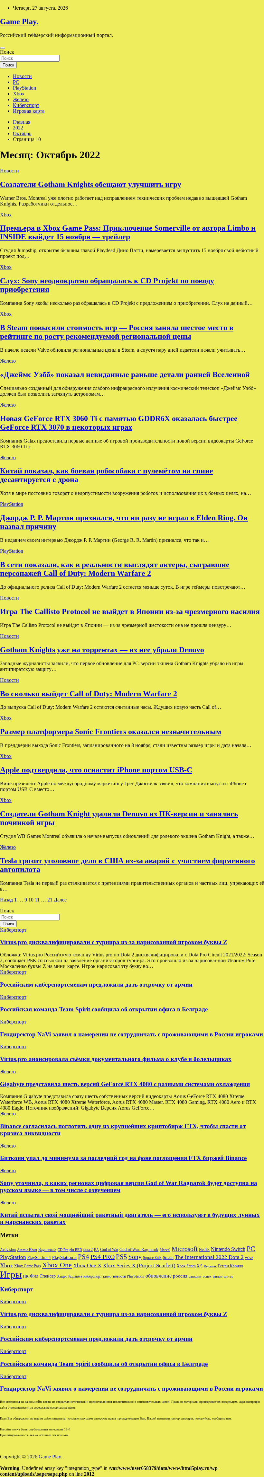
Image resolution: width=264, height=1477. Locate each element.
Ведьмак (210, 1266)
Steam (168, 1257)
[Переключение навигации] (2, 48)
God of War (109, 1250)
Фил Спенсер (43, 1276)
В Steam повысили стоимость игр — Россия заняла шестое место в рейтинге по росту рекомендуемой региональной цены (116, 331)
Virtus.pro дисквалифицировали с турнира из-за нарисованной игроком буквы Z (113, 942)
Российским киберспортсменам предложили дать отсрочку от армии (96, 984)
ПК (26, 1276)
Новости (22, 76)
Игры (11, 1274)
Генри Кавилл (230, 1266)
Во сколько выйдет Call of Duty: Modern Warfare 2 (88, 694)
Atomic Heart (27, 1250)
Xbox (18, 93)
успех (207, 1276)
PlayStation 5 (64, 1257)
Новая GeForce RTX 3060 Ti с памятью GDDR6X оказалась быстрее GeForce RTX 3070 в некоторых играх (119, 422)
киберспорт (92, 1276)
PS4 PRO (102, 1256)
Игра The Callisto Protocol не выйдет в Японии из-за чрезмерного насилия (130, 611)
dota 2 (88, 1249)
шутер (228, 1276)
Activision (8, 1250)
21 (49, 899)
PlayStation (24, 88)
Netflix (204, 1249)
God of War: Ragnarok (138, 1249)
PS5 (121, 1257)
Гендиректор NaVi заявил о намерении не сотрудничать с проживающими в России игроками (131, 1034)
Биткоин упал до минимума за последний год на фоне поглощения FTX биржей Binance (123, 1158)
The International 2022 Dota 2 (209, 1257)
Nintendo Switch (228, 1249)
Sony (135, 1256)
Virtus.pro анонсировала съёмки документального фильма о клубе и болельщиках (115, 1059)
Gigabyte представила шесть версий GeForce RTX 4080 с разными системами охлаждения (125, 1084)
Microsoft (185, 1248)
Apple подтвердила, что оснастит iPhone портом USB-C (96, 770)
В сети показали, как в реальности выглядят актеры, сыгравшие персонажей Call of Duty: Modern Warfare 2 (115, 568)
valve (249, 1258)
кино (107, 1276)
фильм (217, 1276)
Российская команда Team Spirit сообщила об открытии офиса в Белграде (104, 1009)
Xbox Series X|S (190, 1266)
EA (96, 1250)
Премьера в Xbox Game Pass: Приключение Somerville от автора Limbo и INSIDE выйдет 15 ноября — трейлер (128, 232)
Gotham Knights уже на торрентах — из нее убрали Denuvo (102, 650)
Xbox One (57, 1265)
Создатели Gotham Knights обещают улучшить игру (90, 184)
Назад (6, 899)
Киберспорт (26, 105)
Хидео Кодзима (69, 1276)
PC (16, 82)
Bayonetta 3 (47, 1250)
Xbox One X (87, 1265)
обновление (159, 1276)
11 (37, 899)
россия (180, 1276)
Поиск (7, 52)
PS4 (83, 1256)
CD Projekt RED (70, 1250)
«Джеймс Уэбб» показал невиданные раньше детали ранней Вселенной (125, 374)
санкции (195, 1276)
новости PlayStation (128, 1276)
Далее (60, 899)
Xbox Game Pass (27, 1266)
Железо (21, 99)
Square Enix (152, 1258)
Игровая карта (28, 111)
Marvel (165, 1250)
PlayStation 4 (39, 1257)
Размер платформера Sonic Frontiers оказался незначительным (110, 731)
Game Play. (19, 21)
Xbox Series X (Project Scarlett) (139, 1265)
